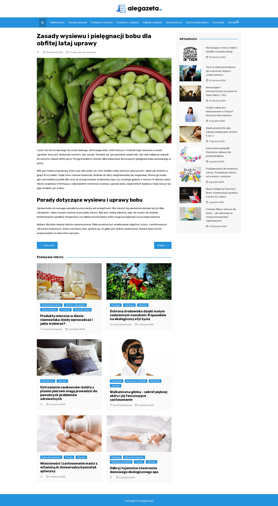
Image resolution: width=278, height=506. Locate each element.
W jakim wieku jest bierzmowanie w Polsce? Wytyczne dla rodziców (219, 111)
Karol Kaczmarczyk (52, 329)
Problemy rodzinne (102, 22)
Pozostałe (218, 22)
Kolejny (161, 245)
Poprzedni (48, 245)
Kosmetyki (116, 381)
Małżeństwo (57, 22)
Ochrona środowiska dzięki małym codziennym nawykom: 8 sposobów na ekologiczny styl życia (138, 315)
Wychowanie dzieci (197, 22)
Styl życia (129, 305)
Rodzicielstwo (174, 22)
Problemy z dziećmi (128, 22)
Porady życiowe (77, 22)
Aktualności (48, 381)
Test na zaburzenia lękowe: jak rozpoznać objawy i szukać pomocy (221, 71)
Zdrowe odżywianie (75, 305)
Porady (73, 52)
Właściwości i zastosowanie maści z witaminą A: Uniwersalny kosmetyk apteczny (69, 467)
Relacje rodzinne (152, 22)
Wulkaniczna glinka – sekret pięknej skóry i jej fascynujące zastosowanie (138, 396)
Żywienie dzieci (82, 310)
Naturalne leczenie (51, 457)
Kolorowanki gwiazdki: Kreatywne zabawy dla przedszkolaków (218, 152)
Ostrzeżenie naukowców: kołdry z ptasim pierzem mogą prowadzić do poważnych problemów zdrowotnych (68, 393)
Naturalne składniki (136, 381)
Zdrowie (82, 52)
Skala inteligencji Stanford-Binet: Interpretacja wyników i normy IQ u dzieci (222, 193)
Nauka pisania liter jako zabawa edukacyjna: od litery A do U (222, 132)
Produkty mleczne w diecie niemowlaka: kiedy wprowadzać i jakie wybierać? (66, 320)
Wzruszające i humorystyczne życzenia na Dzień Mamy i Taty (221, 91)
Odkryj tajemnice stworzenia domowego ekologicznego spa (134, 470)
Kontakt (232, 22)
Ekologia (115, 305)
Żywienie (91, 52)
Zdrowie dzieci (49, 310)
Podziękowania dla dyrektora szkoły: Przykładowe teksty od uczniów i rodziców (222, 172)
